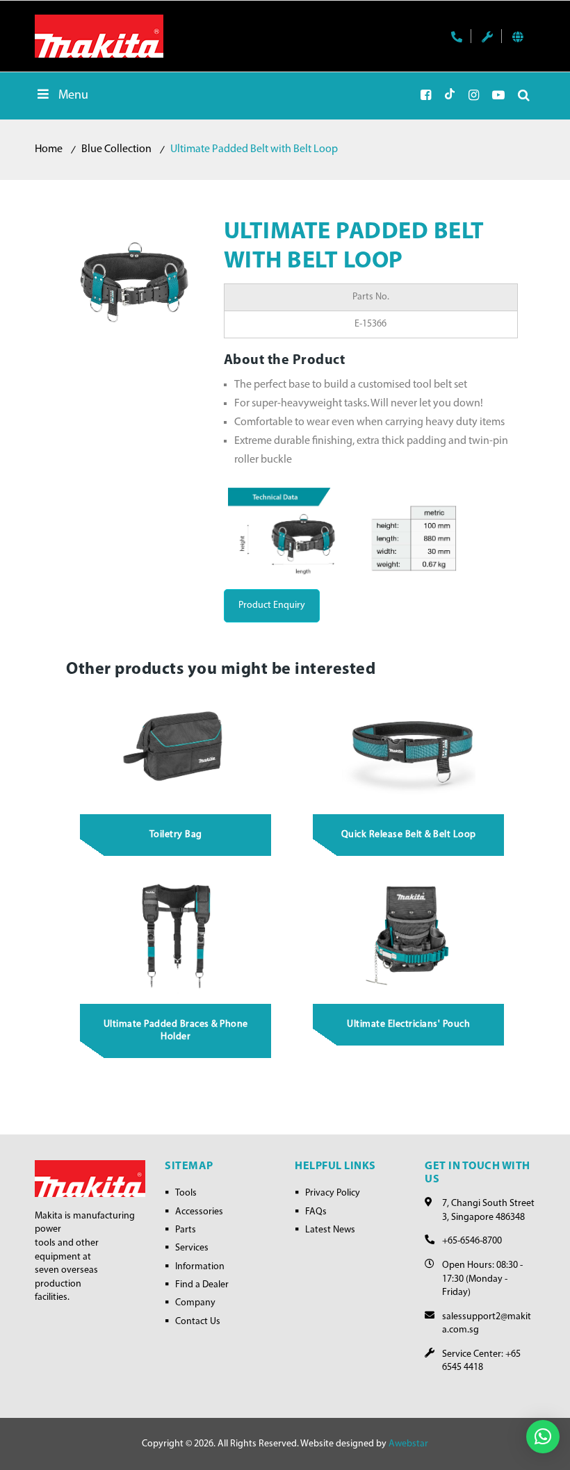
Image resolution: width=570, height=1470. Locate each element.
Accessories (199, 1212)
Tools (186, 1193)
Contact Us (197, 1321)
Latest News (330, 1230)
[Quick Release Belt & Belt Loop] (409, 745)
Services (192, 1248)
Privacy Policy (332, 1193)
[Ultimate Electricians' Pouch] (409, 935)
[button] (543, 1436)
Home (49, 149)
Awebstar (408, 1444)
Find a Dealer (202, 1285)
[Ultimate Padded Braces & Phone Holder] (176, 935)
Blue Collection (116, 149)
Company (195, 1303)
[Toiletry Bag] (176, 745)
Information (200, 1267)
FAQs (316, 1212)
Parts (185, 1230)
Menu (73, 96)
